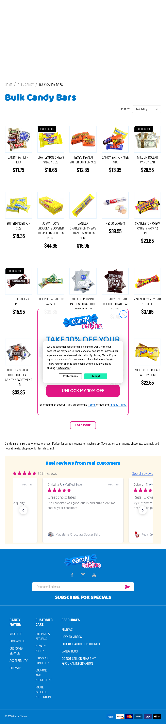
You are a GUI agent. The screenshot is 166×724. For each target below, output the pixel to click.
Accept (96, 376)
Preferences (70, 376)
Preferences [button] (63, 368)
